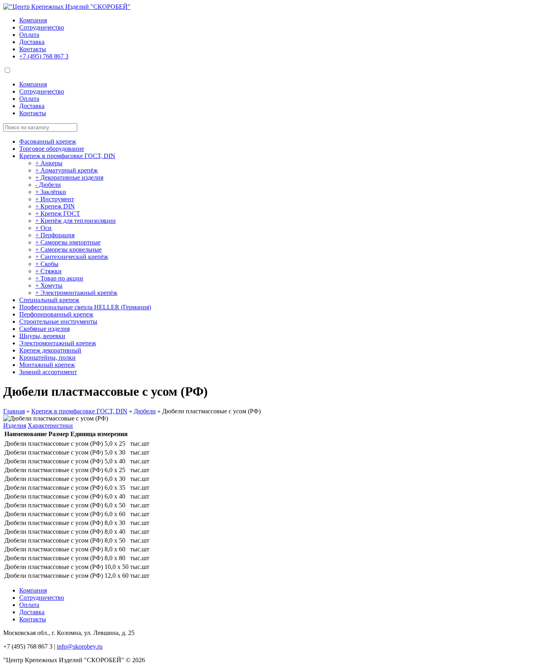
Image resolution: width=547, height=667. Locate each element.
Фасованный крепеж (47, 141)
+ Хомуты (48, 285)
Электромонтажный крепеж (57, 343)
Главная (14, 411)
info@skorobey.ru (80, 646)
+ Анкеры (48, 163)
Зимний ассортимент (48, 372)
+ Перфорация (54, 235)
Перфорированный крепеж (56, 314)
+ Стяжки (48, 271)
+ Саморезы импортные (68, 242)
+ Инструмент (54, 199)
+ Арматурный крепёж (66, 170)
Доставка (31, 41)
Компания (33, 20)
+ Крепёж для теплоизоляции (75, 220)
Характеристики (50, 425)
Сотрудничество (41, 27)
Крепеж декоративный (50, 350)
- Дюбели (48, 184)
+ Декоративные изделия (69, 177)
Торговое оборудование (51, 148)
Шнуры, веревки (42, 335)
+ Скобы (46, 263)
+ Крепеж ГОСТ (57, 213)
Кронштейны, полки (47, 357)
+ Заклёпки (50, 191)
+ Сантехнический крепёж (71, 256)
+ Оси (43, 227)
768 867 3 (43, 56)
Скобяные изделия (44, 328)
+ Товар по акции (59, 278)
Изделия (14, 425)
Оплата (29, 34)
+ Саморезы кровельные (68, 249)
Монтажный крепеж (47, 364)
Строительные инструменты (58, 321)
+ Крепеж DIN (55, 206)
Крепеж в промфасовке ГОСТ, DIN (67, 155)
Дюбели (145, 411)
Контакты (32, 49)
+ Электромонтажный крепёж (76, 292)
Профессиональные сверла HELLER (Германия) (85, 307)
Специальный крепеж (49, 299)
